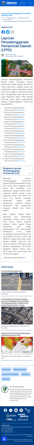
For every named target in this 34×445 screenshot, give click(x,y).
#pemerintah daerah (10, 374)
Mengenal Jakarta (11, 18)
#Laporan (6, 369)
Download (21, 119)
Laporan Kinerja (7, 19)
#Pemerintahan (20, 369)
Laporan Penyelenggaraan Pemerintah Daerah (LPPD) (17, 21)
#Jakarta (5, 379)
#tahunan (25, 374)
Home (3, 18)
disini (24, 257)
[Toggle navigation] (30, 3)
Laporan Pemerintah (23, 18)
